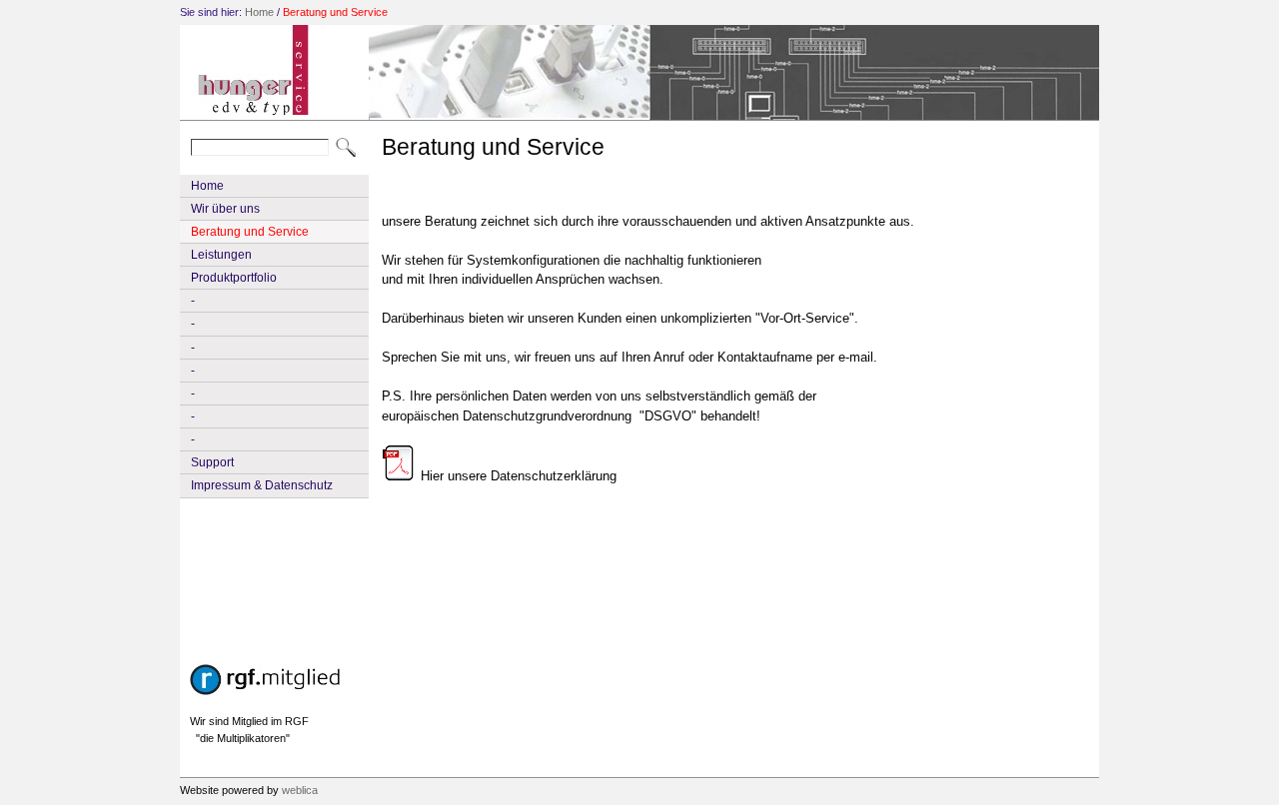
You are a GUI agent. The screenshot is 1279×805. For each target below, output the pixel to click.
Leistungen (221, 255)
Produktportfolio (234, 278)
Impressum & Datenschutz (262, 485)
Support (212, 462)
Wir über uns (225, 209)
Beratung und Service (335, 12)
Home (259, 12)
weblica (300, 790)
